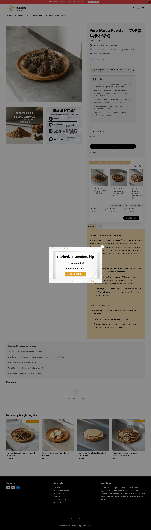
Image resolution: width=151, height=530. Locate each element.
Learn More (75, 274)
